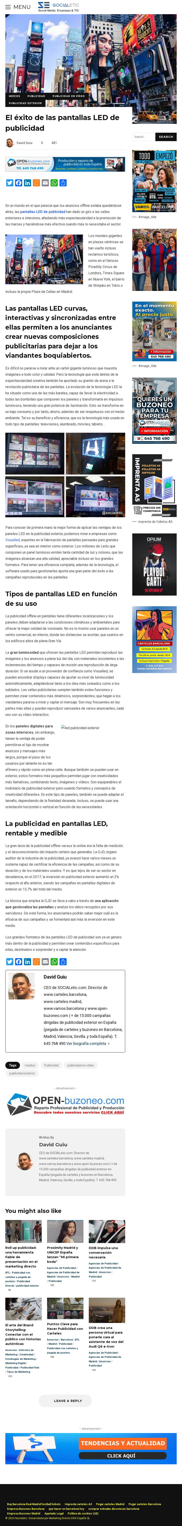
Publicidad (36, 96)
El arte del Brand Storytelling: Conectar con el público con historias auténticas (23, 1309)
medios (30, 1065)
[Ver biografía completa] (108, 1043)
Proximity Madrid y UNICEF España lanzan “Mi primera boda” (65, 1231)
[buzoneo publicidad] (65, 170)
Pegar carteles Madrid (110, 1504)
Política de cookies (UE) (83, 1513)
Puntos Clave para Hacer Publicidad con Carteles (65, 1308)
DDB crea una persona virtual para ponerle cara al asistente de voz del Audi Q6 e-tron (107, 1310)
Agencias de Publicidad (61, 1268)
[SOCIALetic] (58, 8)
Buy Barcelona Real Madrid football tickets (34, 1504)
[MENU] (8, 7)
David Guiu (24, 143)
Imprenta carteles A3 (78, 1504)
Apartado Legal (53, 1513)
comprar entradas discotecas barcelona (113, 1508)
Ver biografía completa (86, 1043)
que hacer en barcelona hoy (66, 1508)
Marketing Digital (15, 1363)
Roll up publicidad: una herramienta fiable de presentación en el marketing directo (23, 1231)
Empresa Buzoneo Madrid (23, 1513)
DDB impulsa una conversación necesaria (107, 1231)
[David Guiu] (25, 1169)
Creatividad (26, 1354)
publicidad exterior (25, 103)
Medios (14, 96)
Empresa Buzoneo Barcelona (25, 1508)
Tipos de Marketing (18, 1371)
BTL (7, 1272)
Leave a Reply (67, 1401)
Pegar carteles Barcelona (145, 1504)
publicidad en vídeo (69, 96)
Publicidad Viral (29, 1367)
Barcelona (67, 1339)
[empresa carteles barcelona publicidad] (154, 672)
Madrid (75, 1276)
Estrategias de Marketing (20, 1359)
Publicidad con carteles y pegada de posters (18, 1277)
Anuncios (63, 1276)
